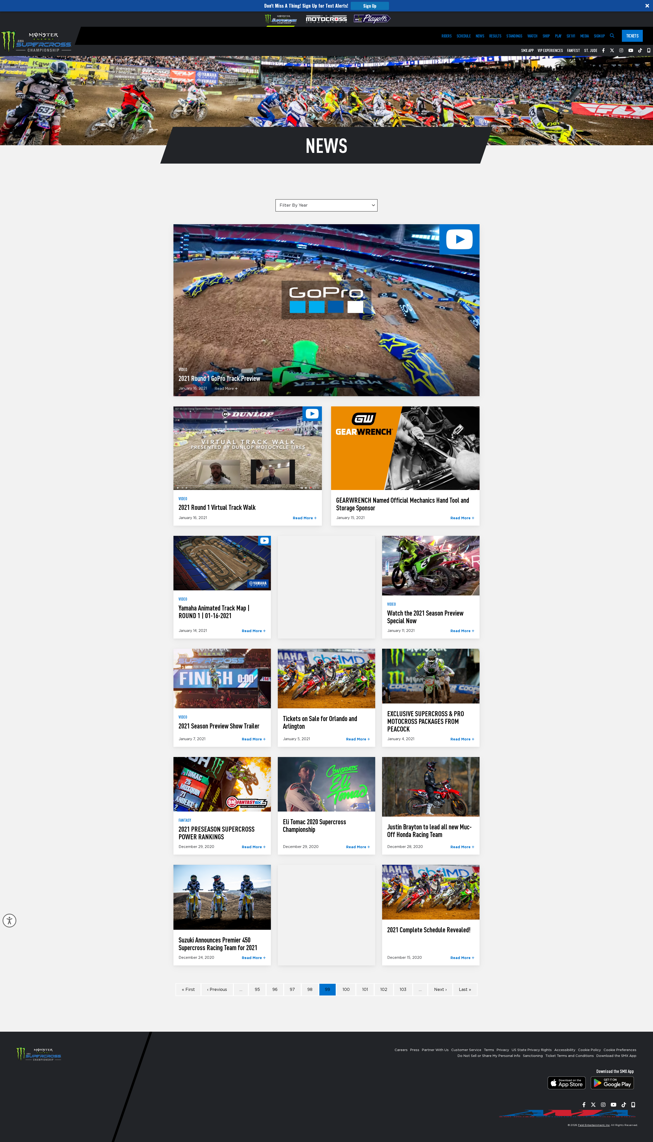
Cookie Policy (589, 1050)
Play (558, 35)
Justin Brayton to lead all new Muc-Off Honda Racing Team (429, 830)
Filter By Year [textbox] (294, 205)
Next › (440, 990)
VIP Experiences (550, 50)
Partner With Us (435, 1050)
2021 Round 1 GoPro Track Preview (219, 378)
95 (257, 990)
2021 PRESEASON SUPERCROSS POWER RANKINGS (217, 833)
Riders (446, 35)
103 (403, 990)
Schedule (464, 35)
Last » (465, 990)
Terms (489, 1050)
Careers (401, 1050)
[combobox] (326, 205)
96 (275, 990)
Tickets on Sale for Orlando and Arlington (320, 722)
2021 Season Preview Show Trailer (219, 726)
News (480, 35)
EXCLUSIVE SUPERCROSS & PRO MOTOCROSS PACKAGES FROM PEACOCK (425, 721)
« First (188, 990)
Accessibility (564, 1050)
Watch (532, 35)
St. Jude (590, 50)
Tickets (632, 35)
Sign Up (369, 6)
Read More (225, 389)
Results (495, 35)
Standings (514, 35)
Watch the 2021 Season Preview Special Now (425, 617)
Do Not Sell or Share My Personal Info (489, 1056)
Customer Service (466, 1050)
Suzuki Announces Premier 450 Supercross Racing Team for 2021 (218, 943)
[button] (326, 5)
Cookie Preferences (620, 1050)
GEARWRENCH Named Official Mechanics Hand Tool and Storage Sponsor (402, 504)
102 (383, 990)
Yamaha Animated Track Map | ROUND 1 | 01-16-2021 (214, 611)
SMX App (527, 50)
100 (346, 990)
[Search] (612, 36)
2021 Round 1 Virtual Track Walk (217, 507)
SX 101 (571, 35)
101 (365, 990)
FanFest (573, 50)
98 (309, 990)
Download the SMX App (616, 1056)
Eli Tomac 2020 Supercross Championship (314, 825)
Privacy (503, 1050)
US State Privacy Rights (532, 1050)
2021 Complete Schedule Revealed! (429, 929)
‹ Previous (217, 990)
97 (292, 990)
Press (414, 1050)
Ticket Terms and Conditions (569, 1056)
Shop (546, 35)
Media (584, 35)
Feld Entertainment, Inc (594, 1125)
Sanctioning (533, 1056)
